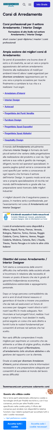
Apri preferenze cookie (16, 418)
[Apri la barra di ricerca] (24, 4)
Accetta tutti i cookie (15, 425)
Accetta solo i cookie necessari (38, 425)
